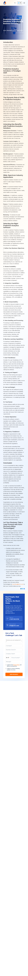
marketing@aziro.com (17, 584)
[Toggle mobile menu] (24, 3)
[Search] (15, 3)
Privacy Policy (16, 664)
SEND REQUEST (14, 674)
